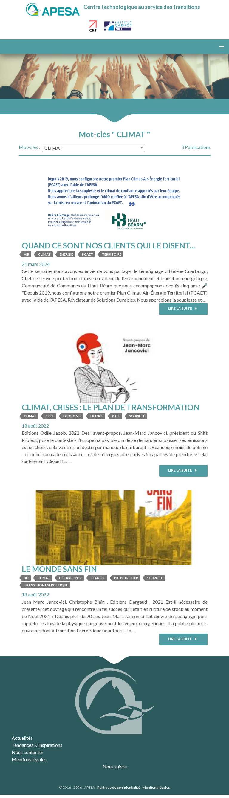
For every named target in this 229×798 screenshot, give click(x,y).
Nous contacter (28, 752)
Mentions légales (29, 759)
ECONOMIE (72, 416)
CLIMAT (44, 254)
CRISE (49, 416)
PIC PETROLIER (126, 578)
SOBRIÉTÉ (137, 416)
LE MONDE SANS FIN (59, 569)
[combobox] (93, 148)
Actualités (22, 738)
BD (26, 578)
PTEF (116, 416)
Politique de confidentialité (118, 787)
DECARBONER (70, 578)
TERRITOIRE (111, 254)
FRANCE (96, 416)
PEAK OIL (98, 578)
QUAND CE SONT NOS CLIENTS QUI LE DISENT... (108, 245)
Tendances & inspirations (37, 745)
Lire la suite (180, 308)
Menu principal (222, 46)
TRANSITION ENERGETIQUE (46, 585)
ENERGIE (66, 254)
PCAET (87, 254)
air (26, 254)
